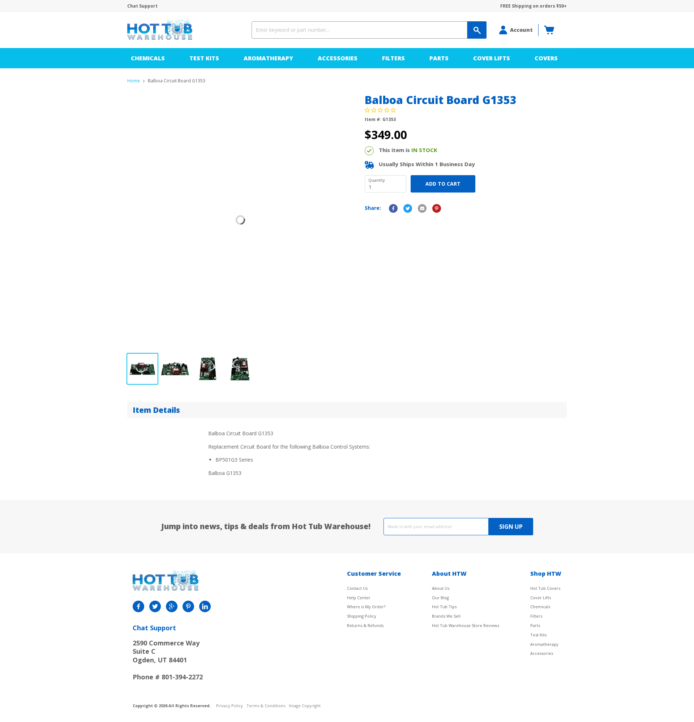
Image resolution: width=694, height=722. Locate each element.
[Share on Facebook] (393, 208)
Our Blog (440, 597)
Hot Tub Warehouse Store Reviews (465, 625)
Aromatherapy (268, 58)
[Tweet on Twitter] (407, 208)
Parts (439, 58)
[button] (381, 110)
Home (133, 80)
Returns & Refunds (365, 625)
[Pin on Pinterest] (436, 208)
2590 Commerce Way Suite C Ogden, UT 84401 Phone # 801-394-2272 (168, 660)
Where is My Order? (366, 606)
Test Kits (204, 58)
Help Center (358, 597)
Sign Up (511, 527)
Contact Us (357, 588)
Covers (546, 58)
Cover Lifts (491, 58)
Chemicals (148, 58)
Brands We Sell (446, 616)
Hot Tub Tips (444, 606)
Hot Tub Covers (545, 588)
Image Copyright (305, 706)
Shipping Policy (361, 616)
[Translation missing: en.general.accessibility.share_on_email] (422, 208)
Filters (393, 58)
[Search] (477, 30)
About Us (440, 588)
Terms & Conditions (266, 706)
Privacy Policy (229, 706)
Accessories (337, 58)
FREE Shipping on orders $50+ (533, 6)
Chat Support (142, 6)
